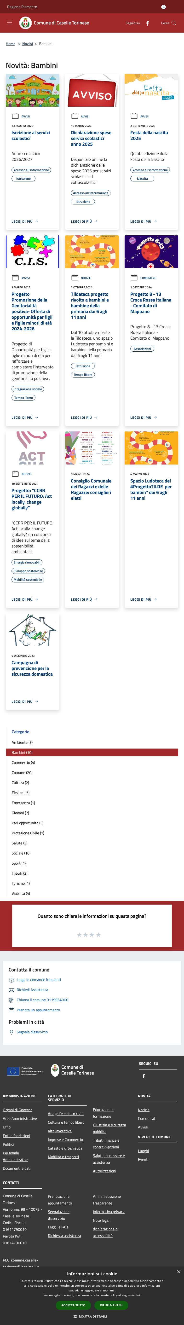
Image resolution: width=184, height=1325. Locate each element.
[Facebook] (145, 23)
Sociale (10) (21, 853)
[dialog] (92, 1296)
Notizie (86, 278)
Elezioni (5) (20, 793)
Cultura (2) (20, 782)
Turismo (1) (21, 883)
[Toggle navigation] (9, 22)
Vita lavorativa (60, 1131)
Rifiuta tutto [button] (111, 1305)
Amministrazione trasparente (107, 1199)
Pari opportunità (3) (27, 823)
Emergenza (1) (23, 803)
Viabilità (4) (21, 893)
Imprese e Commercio (65, 1139)
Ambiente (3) (22, 742)
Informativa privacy (109, 1212)
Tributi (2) (19, 873)
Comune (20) (22, 772)
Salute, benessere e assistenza (109, 1159)
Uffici (7, 1127)
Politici (8, 1144)
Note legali (101, 1220)
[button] (92, 1316)
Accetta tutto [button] (73, 1305)
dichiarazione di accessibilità (105, 1232)
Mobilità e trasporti (63, 1157)
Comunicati (148, 278)
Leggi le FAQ (58, 1227)
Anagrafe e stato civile (66, 1113)
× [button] (178, 1272)
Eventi (143, 1159)
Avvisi (26, 116)
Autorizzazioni (104, 1171)
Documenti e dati (17, 1168)
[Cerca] (174, 23)
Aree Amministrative (20, 1118)
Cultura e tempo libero (66, 1122)
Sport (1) (19, 863)
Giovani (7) (20, 813)
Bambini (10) (22, 752)
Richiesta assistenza (64, 1235)
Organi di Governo (17, 1110)
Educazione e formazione (103, 1113)
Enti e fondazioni (16, 1136)
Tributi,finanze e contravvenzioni (106, 1143)
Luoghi (143, 1151)
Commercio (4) (23, 762)
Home (10, 43)
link (138, 1295)
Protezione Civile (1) (28, 833)
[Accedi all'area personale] (163, 7)
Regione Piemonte (22, 7)
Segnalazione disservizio (58, 1215)
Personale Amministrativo (15, 1156)
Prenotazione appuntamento (60, 1199)
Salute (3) (19, 843)
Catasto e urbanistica (65, 1148)
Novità (27, 43)
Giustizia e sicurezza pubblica (109, 1128)
